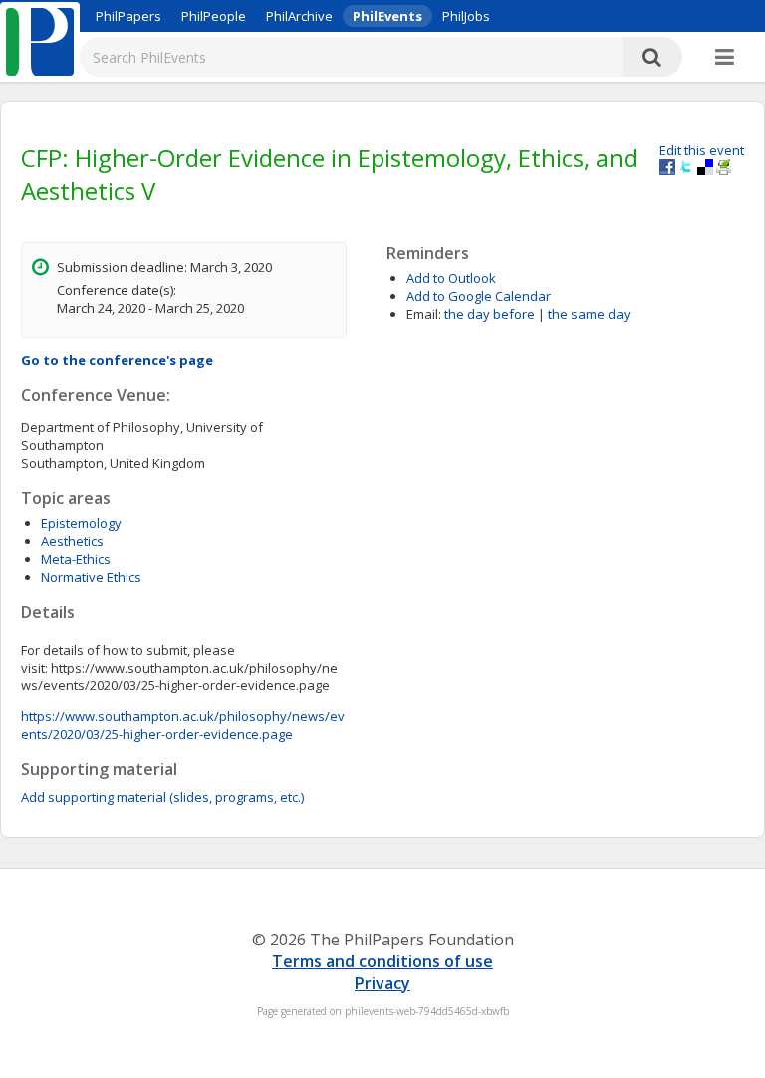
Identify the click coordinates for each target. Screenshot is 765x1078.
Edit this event (701, 150)
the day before (489, 314)
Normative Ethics (91, 577)
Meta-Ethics (76, 559)
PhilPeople (213, 16)
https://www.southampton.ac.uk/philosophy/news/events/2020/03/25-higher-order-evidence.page (183, 725)
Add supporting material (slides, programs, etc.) (162, 797)
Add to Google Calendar (478, 296)
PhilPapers (128, 16)
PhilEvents (387, 16)
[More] (724, 58)
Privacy (382, 983)
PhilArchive (299, 16)
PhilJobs (466, 16)
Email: (423, 314)
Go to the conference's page (117, 360)
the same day (589, 314)
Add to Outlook (451, 278)
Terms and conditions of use (382, 961)
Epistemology (81, 523)
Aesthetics (72, 541)
